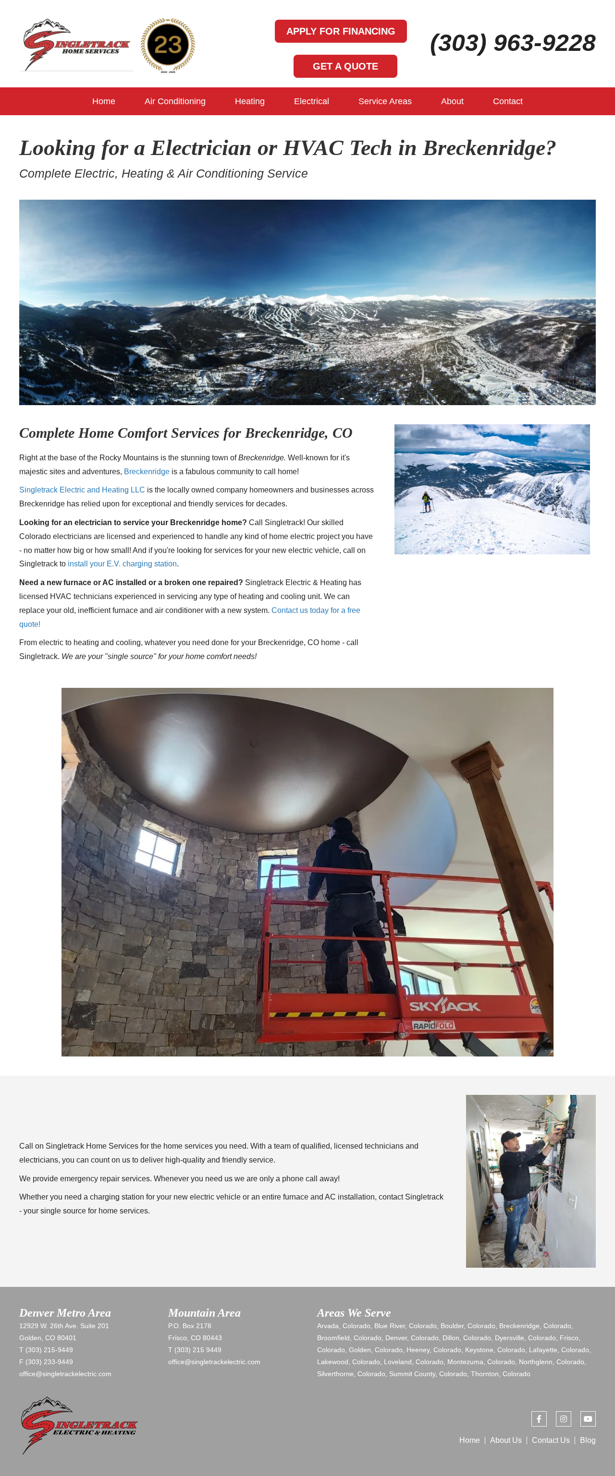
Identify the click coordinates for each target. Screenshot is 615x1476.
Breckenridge (147, 472)
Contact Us (551, 1440)
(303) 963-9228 (513, 42)
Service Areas (385, 101)
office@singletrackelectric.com (65, 1374)
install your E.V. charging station (122, 564)
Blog (588, 1440)
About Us (506, 1440)
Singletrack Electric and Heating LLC (82, 490)
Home (103, 101)
